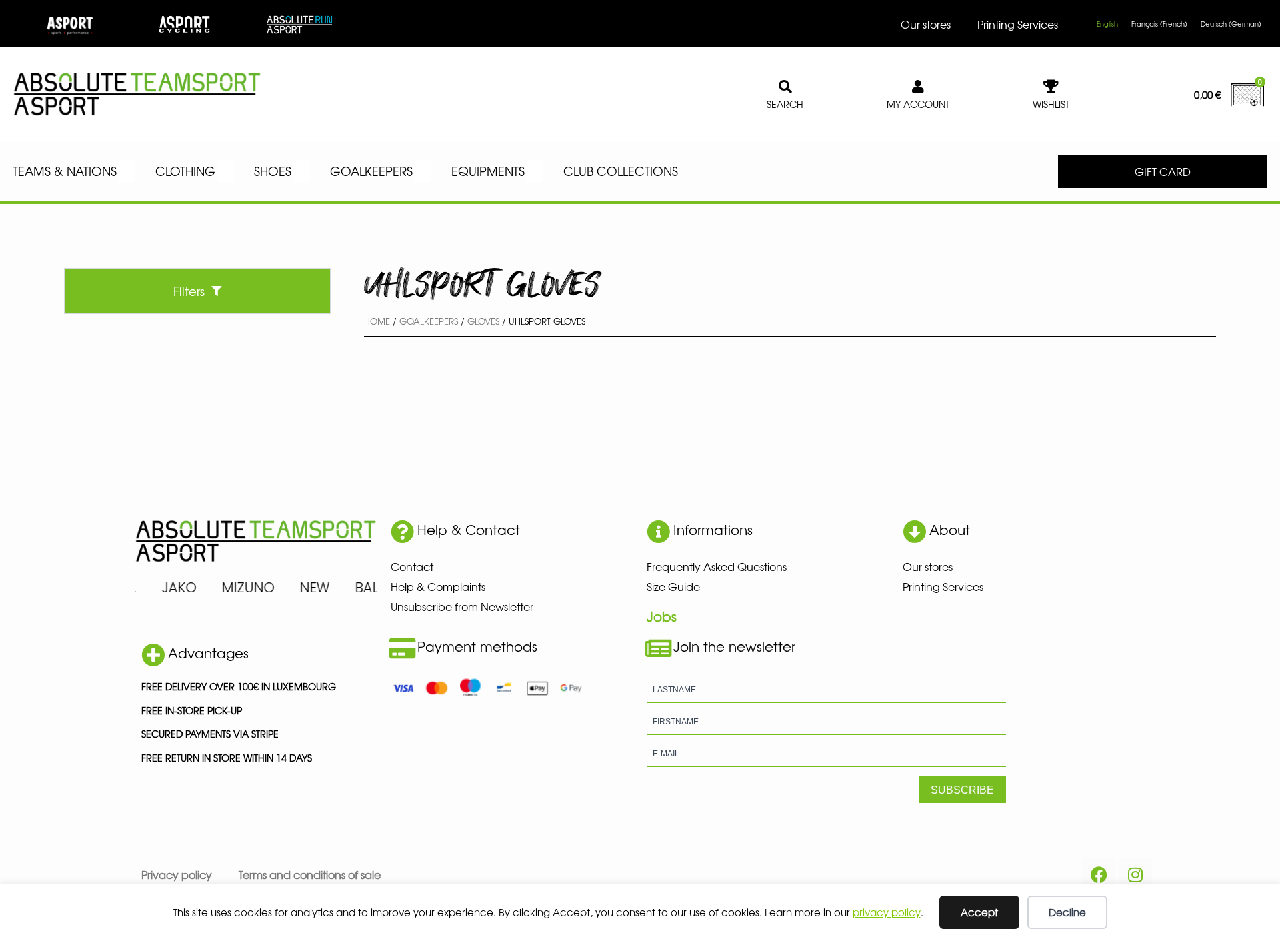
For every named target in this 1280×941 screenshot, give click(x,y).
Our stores (926, 24)
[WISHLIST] (1051, 86)
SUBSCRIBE (962, 790)
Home (377, 321)
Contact (412, 566)
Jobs (662, 616)
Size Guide (673, 586)
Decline (1067, 912)
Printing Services (1017, 24)
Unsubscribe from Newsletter (462, 606)
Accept (979, 912)
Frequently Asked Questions (717, 566)
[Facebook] (1098, 874)
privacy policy (887, 912)
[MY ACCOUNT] (918, 86)
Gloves (483, 321)
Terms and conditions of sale (310, 874)
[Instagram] (1135, 874)
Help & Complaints (438, 586)
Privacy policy (176, 874)
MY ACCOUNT (918, 104)
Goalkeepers (428, 321)
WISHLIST (1051, 104)
